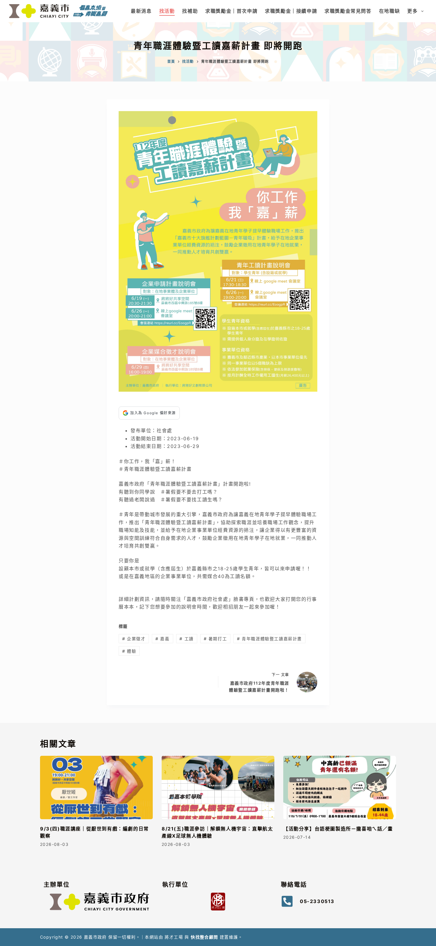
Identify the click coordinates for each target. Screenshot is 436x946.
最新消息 (141, 11)
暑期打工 (215, 638)
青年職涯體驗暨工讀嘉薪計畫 (269, 638)
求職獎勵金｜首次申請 (231, 11)
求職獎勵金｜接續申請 (291, 11)
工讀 (186, 638)
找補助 (190, 11)
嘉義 (162, 638)
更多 (412, 11)
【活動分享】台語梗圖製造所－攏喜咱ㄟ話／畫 (338, 829)
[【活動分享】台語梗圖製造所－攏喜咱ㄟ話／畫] (339, 787)
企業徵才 (134, 638)
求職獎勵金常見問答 (347, 11)
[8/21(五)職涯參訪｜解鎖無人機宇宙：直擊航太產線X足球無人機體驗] (218, 787)
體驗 (129, 651)
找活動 (167, 11)
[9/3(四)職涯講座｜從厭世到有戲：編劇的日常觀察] (96, 787)
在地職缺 (389, 11)
